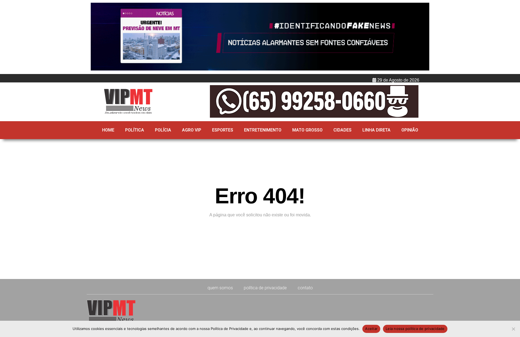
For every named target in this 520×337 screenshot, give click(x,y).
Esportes (222, 130)
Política (134, 130)
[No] (513, 329)
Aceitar (371, 328)
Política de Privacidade (265, 287)
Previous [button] (97, 37)
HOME (108, 130)
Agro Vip (191, 130)
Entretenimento (262, 130)
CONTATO (305, 287)
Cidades (342, 130)
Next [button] (422, 37)
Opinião (409, 130)
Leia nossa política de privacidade (415, 328)
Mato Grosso (307, 130)
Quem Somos (220, 287)
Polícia (163, 130)
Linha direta (376, 130)
